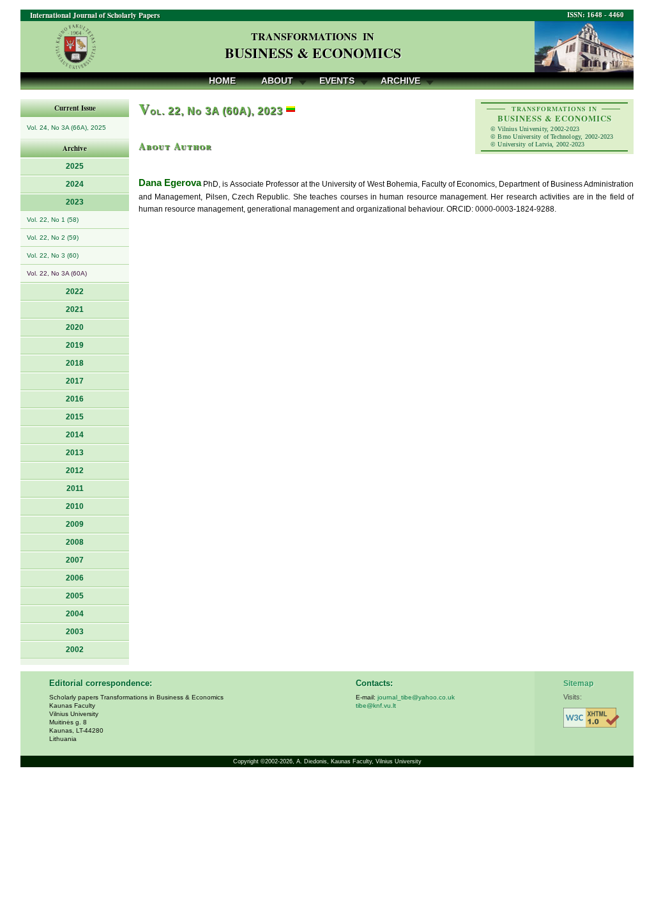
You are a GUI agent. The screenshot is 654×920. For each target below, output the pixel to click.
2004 (75, 613)
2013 (75, 452)
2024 (75, 184)
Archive (400, 80)
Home (222, 80)
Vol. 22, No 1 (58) (53, 219)
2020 (75, 327)
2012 (75, 470)
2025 (75, 166)
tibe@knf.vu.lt (376, 705)
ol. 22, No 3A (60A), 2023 (211, 110)
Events (336, 80)
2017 (75, 381)
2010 (75, 506)
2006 (75, 577)
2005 (75, 595)
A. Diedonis (311, 761)
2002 (75, 649)
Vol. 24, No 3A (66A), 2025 (66, 127)
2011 (75, 488)
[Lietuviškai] (290, 110)
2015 (75, 416)
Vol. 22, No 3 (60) (53, 255)
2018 (75, 363)
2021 (75, 309)
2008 (75, 542)
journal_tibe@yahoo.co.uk (416, 697)
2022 (75, 291)
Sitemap (578, 683)
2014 (75, 434)
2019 (75, 345)
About (277, 80)
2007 (75, 560)
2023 (75, 202)
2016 (75, 398)
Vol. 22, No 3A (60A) (57, 273)
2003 (75, 631)
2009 (75, 524)
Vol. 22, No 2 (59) (53, 237)
